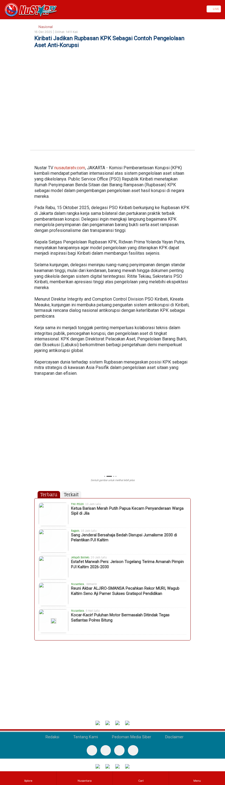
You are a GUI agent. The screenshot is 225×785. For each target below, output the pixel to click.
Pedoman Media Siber (131, 737)
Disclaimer (174, 737)
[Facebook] (91, 750)
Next (188, 429)
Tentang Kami (85, 737)
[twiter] (119, 750)
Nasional (45, 27)
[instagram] (133, 750)
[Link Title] (2, 9)
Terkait (71, 494)
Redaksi (51, 737)
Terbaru (48, 494)
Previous (37, 429)
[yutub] (105, 750)
